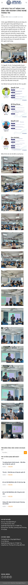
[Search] (26, 2)
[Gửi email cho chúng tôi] (10, 577)
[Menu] (2, 2)
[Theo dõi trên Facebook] (2, 577)
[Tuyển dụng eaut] (14, 2)
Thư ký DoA (20, 16)
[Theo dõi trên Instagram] (5, 577)
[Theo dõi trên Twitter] (8, 577)
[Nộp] (25, 452)
